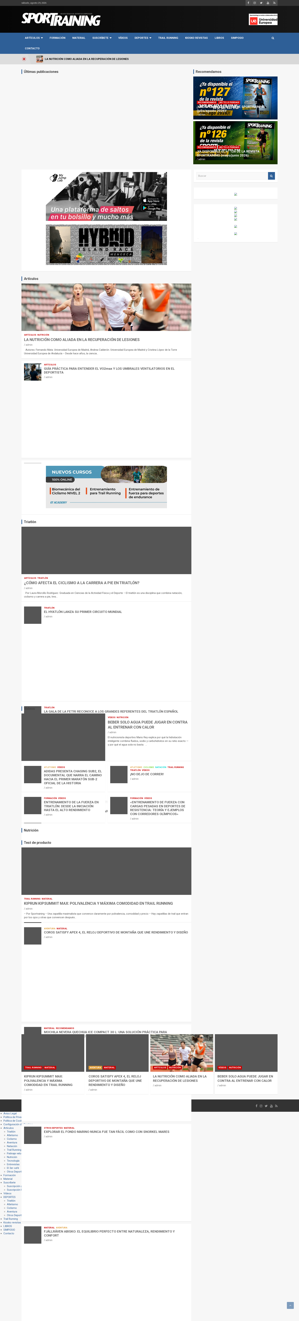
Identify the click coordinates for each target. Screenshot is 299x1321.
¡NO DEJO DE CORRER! (147, 774)
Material (78, 37)
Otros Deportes (53, 1128)
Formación (57, 37)
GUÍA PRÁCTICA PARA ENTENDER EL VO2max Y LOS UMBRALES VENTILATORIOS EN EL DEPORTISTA (109, 371)
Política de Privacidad (15, 1117)
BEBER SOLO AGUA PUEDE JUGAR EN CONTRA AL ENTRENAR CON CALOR (245, 1078)
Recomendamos (207, 102)
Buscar (271, 176)
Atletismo (50, 767)
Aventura (49, 928)
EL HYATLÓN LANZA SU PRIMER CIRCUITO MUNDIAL (83, 612)
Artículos (32, 37)
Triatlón (42, 578)
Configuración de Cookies (18, 1124)
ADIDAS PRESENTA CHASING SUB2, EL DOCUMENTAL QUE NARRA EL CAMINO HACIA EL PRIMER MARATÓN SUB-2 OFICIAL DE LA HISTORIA (73, 777)
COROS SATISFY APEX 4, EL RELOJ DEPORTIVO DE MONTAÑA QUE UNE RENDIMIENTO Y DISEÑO (116, 932)
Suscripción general (18, 1186)
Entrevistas (13, 1164)
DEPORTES (141, 37)
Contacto (32, 48)
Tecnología (13, 1160)
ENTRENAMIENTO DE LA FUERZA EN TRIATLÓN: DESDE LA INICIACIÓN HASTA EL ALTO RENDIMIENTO (71, 806)
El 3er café (13, 1168)
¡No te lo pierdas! (229, 102)
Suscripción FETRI (17, 1189)
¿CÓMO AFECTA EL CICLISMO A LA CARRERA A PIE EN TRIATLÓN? (81, 583)
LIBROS (219, 37)
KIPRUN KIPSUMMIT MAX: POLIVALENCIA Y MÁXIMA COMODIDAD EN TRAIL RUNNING (98, 903)
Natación (160, 767)
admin (201, 114)
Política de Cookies (14, 1120)
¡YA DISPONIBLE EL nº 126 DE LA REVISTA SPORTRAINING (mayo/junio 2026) (228, 153)
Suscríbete (100, 37)
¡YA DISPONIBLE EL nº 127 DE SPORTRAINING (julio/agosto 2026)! (231, 109)
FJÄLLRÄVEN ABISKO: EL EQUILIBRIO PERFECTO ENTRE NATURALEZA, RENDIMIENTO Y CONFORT (109, 1233)
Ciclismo (148, 767)
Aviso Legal (10, 1113)
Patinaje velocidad (17, 1153)
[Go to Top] (290, 1305)
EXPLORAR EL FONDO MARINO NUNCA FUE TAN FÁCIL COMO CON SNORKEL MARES (106, 1132)
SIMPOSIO (237, 37)
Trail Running (168, 37)
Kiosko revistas (196, 37)
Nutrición (43, 335)
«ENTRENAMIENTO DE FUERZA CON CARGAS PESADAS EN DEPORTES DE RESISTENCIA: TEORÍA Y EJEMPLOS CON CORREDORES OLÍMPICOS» (157, 808)
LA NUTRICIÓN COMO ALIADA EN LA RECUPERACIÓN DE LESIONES (82, 340)
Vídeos (123, 37)
